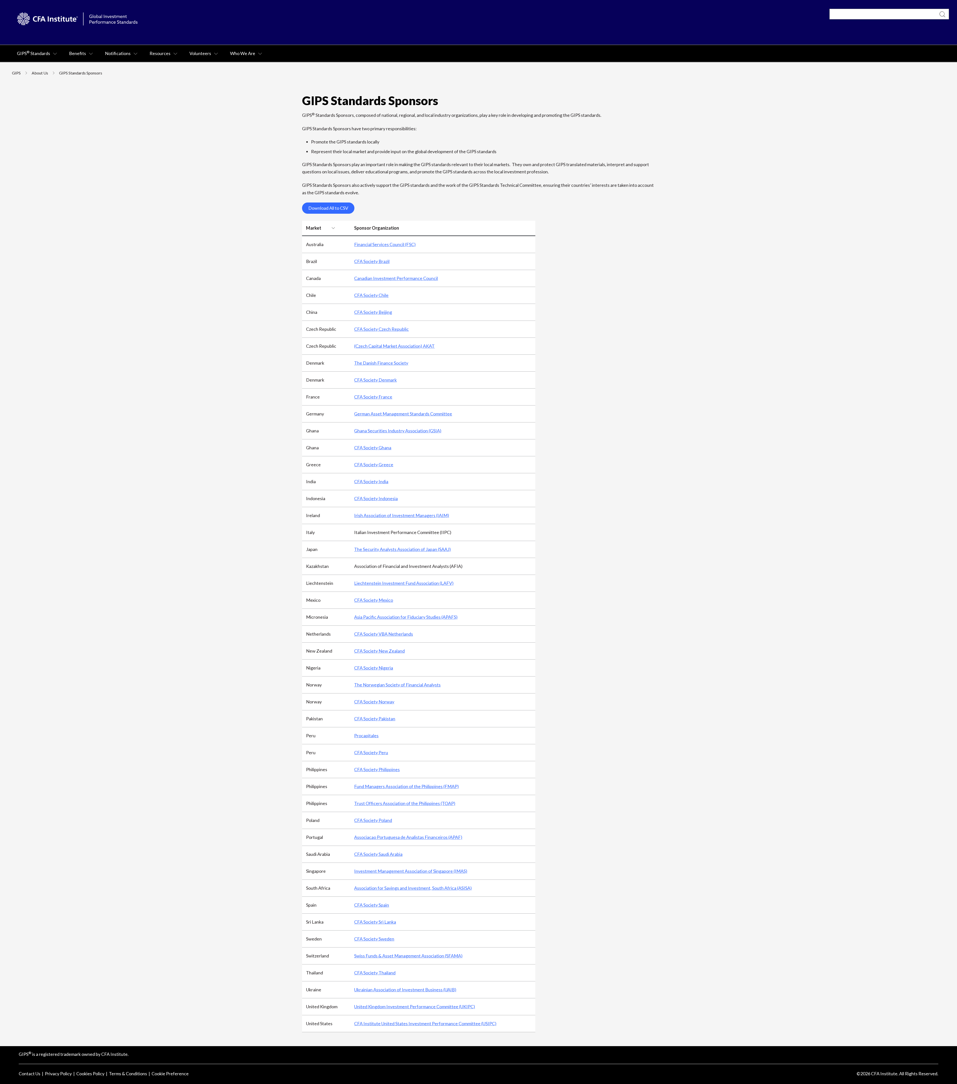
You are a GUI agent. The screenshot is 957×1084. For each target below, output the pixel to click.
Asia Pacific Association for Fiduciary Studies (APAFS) (406, 617)
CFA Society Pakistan (374, 718)
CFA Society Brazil (372, 261)
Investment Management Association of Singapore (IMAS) (410, 871)
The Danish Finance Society (381, 363)
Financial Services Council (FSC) (385, 244)
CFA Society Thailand (375, 972)
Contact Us (29, 1073)
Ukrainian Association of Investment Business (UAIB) (405, 989)
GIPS (16, 72)
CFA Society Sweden (374, 939)
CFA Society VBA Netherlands (383, 634)
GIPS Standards (33, 53)
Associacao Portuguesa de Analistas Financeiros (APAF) (408, 837)
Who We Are (242, 53)
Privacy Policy (58, 1073)
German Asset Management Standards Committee (403, 413)
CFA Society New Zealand (379, 651)
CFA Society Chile (371, 295)
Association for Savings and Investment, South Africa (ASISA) (413, 888)
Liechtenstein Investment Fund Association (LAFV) (404, 583)
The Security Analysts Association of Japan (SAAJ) (402, 549)
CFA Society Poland (373, 820)
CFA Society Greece (373, 464)
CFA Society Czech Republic (381, 329)
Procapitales (366, 735)
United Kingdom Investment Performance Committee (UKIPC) (414, 1006)
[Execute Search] (943, 14)
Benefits (77, 53)
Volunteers (200, 53)
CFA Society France (373, 397)
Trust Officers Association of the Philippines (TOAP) (404, 803)
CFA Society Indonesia (376, 498)
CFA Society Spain (371, 905)
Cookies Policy (90, 1073)
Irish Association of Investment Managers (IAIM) (401, 515)
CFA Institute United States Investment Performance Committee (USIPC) (425, 1023)
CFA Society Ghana (372, 447)
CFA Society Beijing (373, 312)
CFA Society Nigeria (373, 668)
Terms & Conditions (128, 1073)
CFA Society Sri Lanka (375, 922)
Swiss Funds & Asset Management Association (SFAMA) (408, 955)
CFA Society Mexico (373, 600)
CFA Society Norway (374, 701)
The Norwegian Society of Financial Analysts (397, 684)
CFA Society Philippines (377, 769)
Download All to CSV (328, 208)
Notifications (118, 53)
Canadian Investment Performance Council (396, 278)
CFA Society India (371, 481)
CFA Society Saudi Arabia (378, 854)
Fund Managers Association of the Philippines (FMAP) (406, 786)
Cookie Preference (170, 1073)
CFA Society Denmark (375, 380)
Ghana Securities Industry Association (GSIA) (397, 430)
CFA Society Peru (371, 752)
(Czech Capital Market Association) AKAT (394, 346)
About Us (40, 72)
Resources (160, 53)
